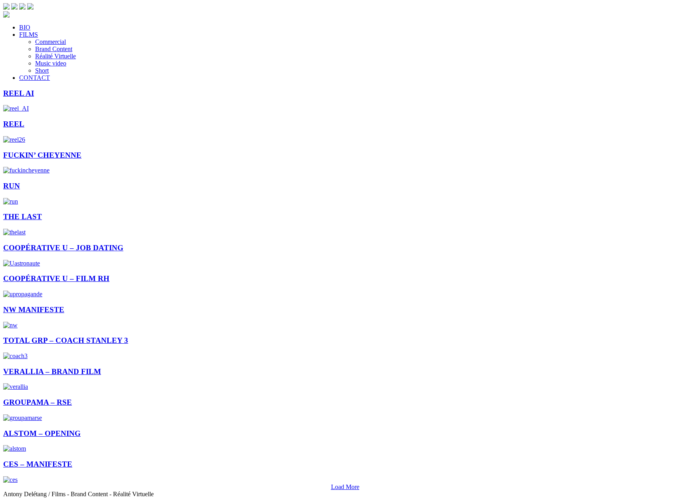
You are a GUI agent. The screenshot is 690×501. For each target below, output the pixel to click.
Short (42, 70)
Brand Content (53, 49)
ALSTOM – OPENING (42, 433)
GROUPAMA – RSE (37, 402)
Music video (50, 63)
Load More (345, 486)
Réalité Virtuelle (55, 56)
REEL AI (18, 93)
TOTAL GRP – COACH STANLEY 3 (65, 340)
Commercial (50, 41)
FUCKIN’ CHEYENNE (42, 155)
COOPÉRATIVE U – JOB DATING (63, 248)
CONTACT (34, 77)
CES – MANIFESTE (37, 464)
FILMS (28, 34)
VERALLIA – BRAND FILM (52, 371)
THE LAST (22, 216)
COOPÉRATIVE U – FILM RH (56, 278)
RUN (11, 186)
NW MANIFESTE (33, 309)
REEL (13, 124)
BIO (24, 27)
